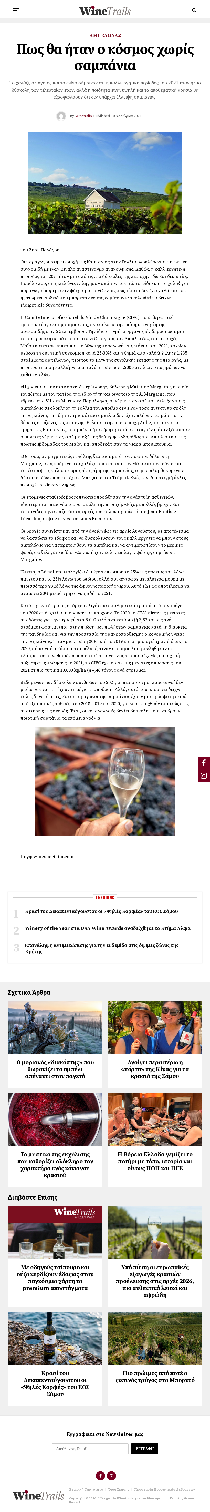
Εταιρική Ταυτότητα (86, 1489)
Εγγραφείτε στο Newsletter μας (105, 1434)
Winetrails (83, 116)
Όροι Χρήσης (118, 1489)
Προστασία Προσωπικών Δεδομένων (164, 1489)
